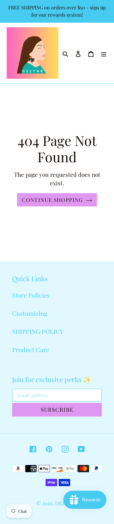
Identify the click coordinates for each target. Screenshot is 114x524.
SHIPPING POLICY (38, 331)
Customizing (29, 313)
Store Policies (31, 295)
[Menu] (103, 53)
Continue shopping (52, 199)
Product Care (30, 349)
